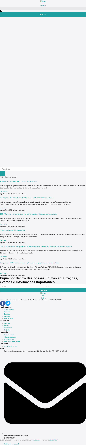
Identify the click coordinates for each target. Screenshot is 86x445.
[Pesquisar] (2, 173)
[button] (43, 8)
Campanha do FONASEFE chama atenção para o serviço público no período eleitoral (29, 263)
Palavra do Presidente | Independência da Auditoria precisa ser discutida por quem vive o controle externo (36, 246)
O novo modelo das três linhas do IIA (12, 230)
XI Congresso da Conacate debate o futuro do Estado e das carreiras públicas (26, 198)
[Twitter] (7, 303)
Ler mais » (3, 191)
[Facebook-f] (2, 303)
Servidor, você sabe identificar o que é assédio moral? (18, 181)
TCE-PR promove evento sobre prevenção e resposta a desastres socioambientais (28, 214)
